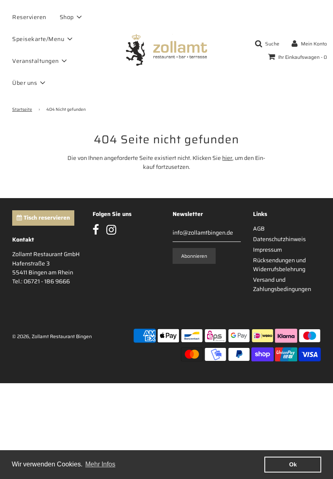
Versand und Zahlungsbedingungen (282, 284)
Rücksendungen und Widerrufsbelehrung (279, 265)
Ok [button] (293, 464)
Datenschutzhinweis (279, 239)
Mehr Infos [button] (100, 464)
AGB (259, 228)
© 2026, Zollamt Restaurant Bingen (52, 336)
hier (227, 157)
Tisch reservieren (46, 217)
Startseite (22, 109)
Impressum (267, 249)
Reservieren (29, 17)
